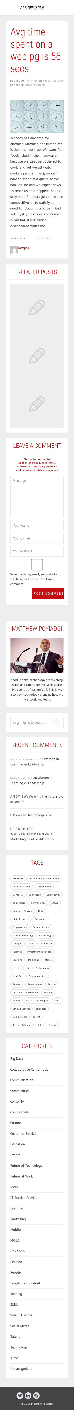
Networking (42, 967)
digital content (21, 919)
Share (45, 238)
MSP (27, 967)
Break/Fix (18, 878)
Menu (66, 7)
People (52, 984)
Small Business (21, 1008)
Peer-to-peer (35, 984)
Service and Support (37, 1000)
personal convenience (25, 992)
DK (12, 815)
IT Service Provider (24, 1197)
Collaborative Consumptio (29, 1069)
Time (14, 1358)
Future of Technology (26, 1165)
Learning (17, 959)
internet (17, 951)
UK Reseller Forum (46, 1024)
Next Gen (18, 976)
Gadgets (17, 943)
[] (36, 1395)
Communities (43, 886)
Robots (16, 1000)
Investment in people (39, 951)
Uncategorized (35, 85)
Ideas (31, 943)
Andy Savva (21, 796)
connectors (19, 902)
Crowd (54, 902)
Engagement (20, 927)
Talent (36, 1016)
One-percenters (37, 976)
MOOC (16, 967)
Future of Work (21, 1176)
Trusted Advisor (21, 1024)
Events (15, 1155)
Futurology (45, 935)
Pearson (17, 984)
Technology (19, 1347)
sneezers (41, 1008)
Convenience (38, 902)
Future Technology (23, 935)
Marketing (33, 959)
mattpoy (31, 80)
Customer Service (22, 910)
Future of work (41, 927)
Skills (57, 1000)
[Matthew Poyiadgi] (32, 7)
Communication (22, 886)
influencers (46, 943)
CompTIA (18, 894)
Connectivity (53, 894)
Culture (15, 1123)
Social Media (20, 1016)
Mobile (49, 959)
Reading (48, 992)
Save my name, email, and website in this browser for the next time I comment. (35, 579)
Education (40, 919)
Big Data (16, 1058)
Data (41, 910)
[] (19, 1395)
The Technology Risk (36, 815)
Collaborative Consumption (44, 878)
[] (28, 1395)
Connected (35, 894)
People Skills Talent (25, 1283)
